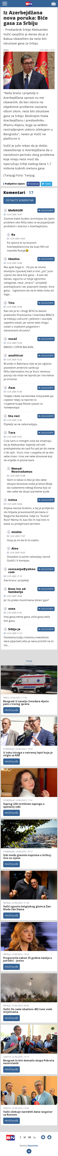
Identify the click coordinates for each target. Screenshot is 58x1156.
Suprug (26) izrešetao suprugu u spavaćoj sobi (23, 805)
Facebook (34, 183)
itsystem (32, 1145)
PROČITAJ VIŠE (11, 710)
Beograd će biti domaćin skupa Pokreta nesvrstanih (28, 1062)
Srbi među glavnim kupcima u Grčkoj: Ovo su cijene (27, 856)
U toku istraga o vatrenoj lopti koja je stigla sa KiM (28, 754)
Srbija (29, 660)
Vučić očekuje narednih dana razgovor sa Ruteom (28, 1113)
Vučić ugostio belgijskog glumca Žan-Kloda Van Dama (27, 908)
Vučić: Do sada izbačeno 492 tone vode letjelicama (27, 1010)
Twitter (47, 183)
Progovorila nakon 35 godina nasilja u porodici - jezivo (27, 959)
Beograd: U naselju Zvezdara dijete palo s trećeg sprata (26, 703)
